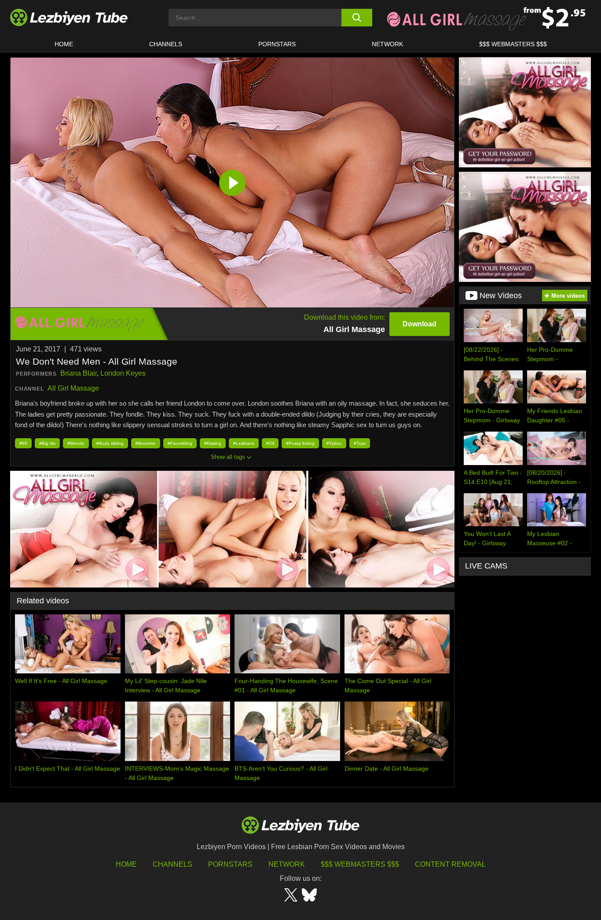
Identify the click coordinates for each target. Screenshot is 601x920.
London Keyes (123, 373)
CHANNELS (165, 44)
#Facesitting (180, 443)
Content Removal (450, 864)
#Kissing (212, 443)
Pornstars (277, 44)
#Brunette (146, 443)
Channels (172, 864)
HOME (64, 44)
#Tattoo (334, 443)
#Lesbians (243, 443)
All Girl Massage (73, 388)
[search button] (356, 17)
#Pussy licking (300, 443)
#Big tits (47, 443)
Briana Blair (78, 373)
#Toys (360, 443)
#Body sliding (110, 443)
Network (387, 44)
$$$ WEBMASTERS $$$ (513, 44)
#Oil (270, 443)
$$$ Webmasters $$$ (360, 864)
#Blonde (75, 443)
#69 (23, 443)
